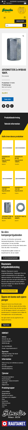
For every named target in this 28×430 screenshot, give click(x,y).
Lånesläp (4, 382)
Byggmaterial (6, 393)
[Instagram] (5, 1)
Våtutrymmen (6, 403)
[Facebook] (2, 1)
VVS (3, 407)
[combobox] (14, 25)
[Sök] (24, 25)
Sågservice (5, 384)
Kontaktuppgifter (7, 366)
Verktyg (4, 405)
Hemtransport (6, 379)
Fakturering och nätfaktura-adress (12, 362)
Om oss (4, 364)
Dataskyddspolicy (7, 368)
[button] (4, 17)
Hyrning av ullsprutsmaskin (10, 380)
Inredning (5, 401)
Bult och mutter (7, 87)
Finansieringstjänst (8, 377)
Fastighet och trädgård (9, 397)
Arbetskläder (6, 391)
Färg (3, 399)
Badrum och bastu (7, 395)
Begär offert (7, 99)
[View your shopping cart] (25, 18)
